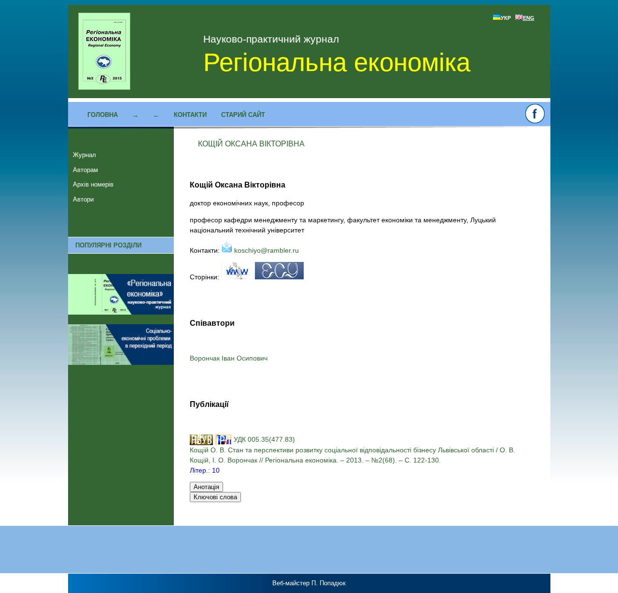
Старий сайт (243, 114)
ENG (528, 18)
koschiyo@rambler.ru (265, 250)
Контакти (190, 114)
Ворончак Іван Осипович (228, 358)
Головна (102, 114)
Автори (83, 199)
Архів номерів (93, 184)
